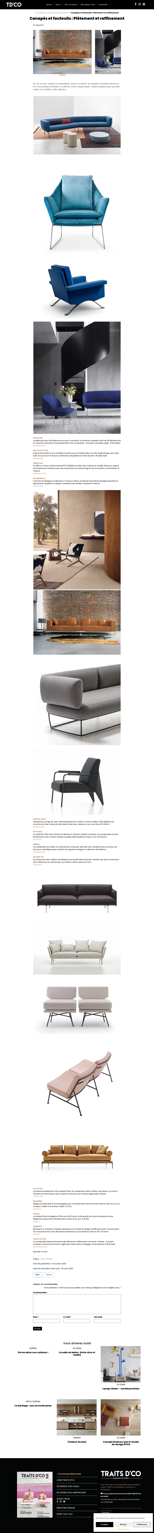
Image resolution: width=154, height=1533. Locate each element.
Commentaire (40, 1292)
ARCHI (49, 5)
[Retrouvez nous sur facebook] (135, 4)
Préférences (142, 1524)
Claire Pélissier (46, 1259)
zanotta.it (37, 839)
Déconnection (88, 5)
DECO (58, 5)
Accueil (38, 12)
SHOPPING (103, 5)
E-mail (67, 1317)
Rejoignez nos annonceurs (71, 1492)
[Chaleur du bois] (77, 1417)
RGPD (59, 1514)
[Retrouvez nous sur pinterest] (144, 4)
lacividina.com (39, 445)
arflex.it (36, 1221)
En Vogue (77, 1348)
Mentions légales (123, 1529)
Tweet (49, 1274)
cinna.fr (36, 1234)
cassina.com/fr (39, 473)
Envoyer (37, 1328)
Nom (36, 1317)
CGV (65, 1514)
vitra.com (37, 864)
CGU (70, 1514)
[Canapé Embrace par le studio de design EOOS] (121, 1417)
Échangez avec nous (68, 1486)
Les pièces (55, 12)
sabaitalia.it (38, 458)
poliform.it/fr (38, 826)
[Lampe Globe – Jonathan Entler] (121, 1364)
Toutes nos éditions (69, 1474)
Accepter (104, 1524)
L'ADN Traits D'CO (66, 1480)
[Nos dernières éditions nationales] (33, 1494)
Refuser (123, 1524)
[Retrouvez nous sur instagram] (139, 4)
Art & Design (71, 5)
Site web (98, 1317)
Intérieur (65, 12)
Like (37, 1274)
